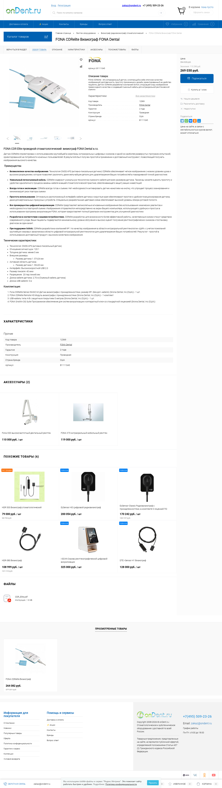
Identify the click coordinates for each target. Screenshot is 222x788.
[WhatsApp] (186, 121)
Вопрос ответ (105, 24)
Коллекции (8, 754)
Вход (53, 5)
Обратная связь (16, 784)
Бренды (84, 24)
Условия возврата (12, 759)
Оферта (7, 738)
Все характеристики (145, 96)
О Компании (9, 723)
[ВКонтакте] (190, 121)
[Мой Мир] (199, 121)
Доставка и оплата (18, 24)
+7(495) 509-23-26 (197, 716)
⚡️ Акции (43, 24)
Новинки (7, 728)
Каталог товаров (18, 36)
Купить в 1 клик (199, 89)
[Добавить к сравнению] (81, 66)
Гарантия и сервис (12, 749)
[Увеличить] (44, 92)
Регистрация (64, 5)
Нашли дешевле (191, 99)
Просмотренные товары (111, 628)
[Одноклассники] (195, 121)
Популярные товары (13, 733)
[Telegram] (182, 121)
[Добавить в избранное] (81, 60)
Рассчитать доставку (194, 104)
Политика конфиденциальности (18, 743)
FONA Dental (144, 105)
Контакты (64, 24)
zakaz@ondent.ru (131, 5)
